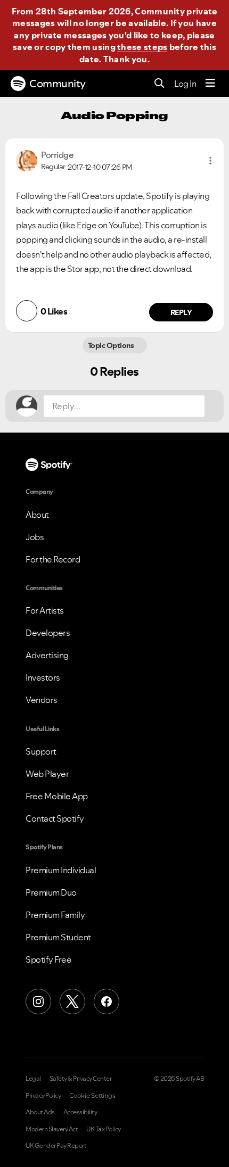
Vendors (42, 700)
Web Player (47, 774)
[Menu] (210, 83)
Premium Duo (51, 892)
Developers (48, 633)
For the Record (53, 559)
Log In (185, 83)
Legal (33, 1078)
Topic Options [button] (111, 345)
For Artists (45, 610)
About (37, 514)
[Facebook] (106, 1001)
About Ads (40, 1112)
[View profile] (26, 159)
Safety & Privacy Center (81, 1078)
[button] (210, 161)
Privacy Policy (43, 1095)
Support (41, 751)
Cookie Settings (92, 1095)
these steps (142, 47)
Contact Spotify (55, 818)
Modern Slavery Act (52, 1129)
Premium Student (58, 937)
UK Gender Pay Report (56, 1145)
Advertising (47, 655)
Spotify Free (48, 959)
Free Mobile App (57, 796)
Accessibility (80, 1112)
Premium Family (55, 915)
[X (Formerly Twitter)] (72, 1001)
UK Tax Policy (103, 1129)
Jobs (35, 537)
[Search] (159, 84)
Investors (43, 677)
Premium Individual (61, 870)
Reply (181, 312)
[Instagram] (38, 1001)
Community (57, 83)
